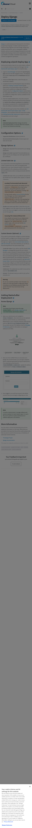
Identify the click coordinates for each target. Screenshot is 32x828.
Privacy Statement (8, 821)
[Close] (30, 786)
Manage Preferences (7, 825)
